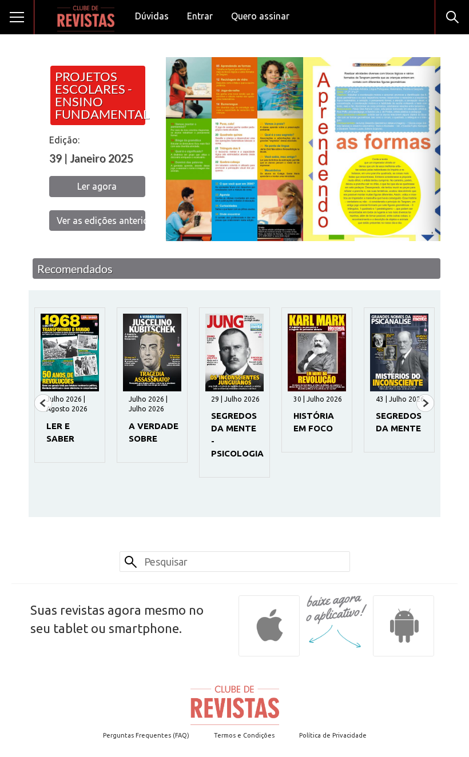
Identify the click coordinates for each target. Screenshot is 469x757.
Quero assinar (260, 16)
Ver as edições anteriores (101, 220)
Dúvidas (152, 16)
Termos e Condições (244, 735)
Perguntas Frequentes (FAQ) (146, 735)
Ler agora (97, 186)
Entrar (200, 16)
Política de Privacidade (333, 735)
